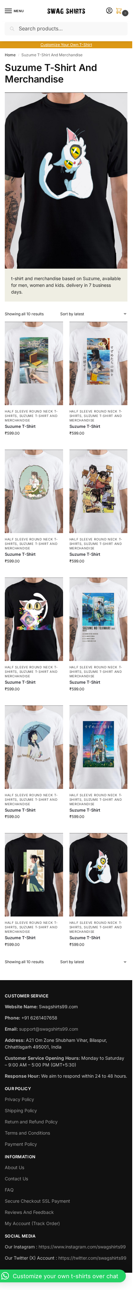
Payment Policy (21, 1144)
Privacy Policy (19, 1099)
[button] (120, 11)
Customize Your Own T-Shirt (66, 44)
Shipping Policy (21, 1110)
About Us (14, 1167)
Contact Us (16, 1178)
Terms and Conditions (27, 1133)
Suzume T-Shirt (20, 426)
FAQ (9, 1189)
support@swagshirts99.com (48, 1029)
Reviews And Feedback (29, 1212)
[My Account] (109, 11)
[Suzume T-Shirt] (34, 363)
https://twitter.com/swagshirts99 (92, 1258)
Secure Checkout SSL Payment (37, 1201)
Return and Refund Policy (31, 1121)
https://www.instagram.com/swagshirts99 (82, 1246)
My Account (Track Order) (32, 1223)
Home (10, 54)
